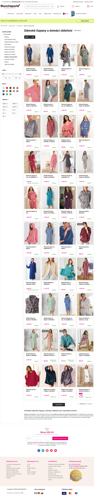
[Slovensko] (42, 493)
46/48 (15, 106)
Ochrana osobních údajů (54, 466)
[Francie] (36, 493)
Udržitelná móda (57, 13)
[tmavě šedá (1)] (3, 94)
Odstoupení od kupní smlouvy (14, 474)
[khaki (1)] (14, 88)
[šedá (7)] (17, 91)
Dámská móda (11, 13)
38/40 (15, 103)
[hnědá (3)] (10, 88)
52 (14, 110)
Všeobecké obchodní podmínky (56, 464)
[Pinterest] (47, 450)
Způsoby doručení (88, 1)
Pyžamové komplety (9, 47)
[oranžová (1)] (7, 91)
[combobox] (37, 6)
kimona (69, 417)
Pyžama (6, 37)
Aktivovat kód (85, 21)
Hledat (51, 6)
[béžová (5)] (3, 88)
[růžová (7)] (14, 91)
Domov (35, 13)
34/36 (5, 103)
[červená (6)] (7, 88)
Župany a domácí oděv (10, 57)
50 (4, 110)
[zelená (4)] (10, 94)
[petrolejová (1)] (10, 91)
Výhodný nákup (47, 13)
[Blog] (55, 450)
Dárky (28, 470)
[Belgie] (39, 493)
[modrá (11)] (3, 91)
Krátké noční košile (9, 49)
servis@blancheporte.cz (79, 468)
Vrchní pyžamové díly (10, 39)
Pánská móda (28, 13)
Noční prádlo (19, 25)
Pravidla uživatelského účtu (55, 475)
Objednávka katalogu (78, 1)
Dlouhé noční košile (9, 52)
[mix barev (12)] (17, 88)
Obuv (40, 13)
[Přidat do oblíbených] (38, 46)
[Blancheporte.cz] (12, 6)
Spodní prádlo (19, 13)
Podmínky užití (52, 474)
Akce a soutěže (31, 474)
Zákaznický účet (10, 475)
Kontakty (8, 477)
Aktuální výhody (31, 468)
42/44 (5, 106)
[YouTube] (51, 450)
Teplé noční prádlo (9, 64)
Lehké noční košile (9, 59)
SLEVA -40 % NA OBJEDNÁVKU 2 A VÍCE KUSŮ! (14, 21)
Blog (28, 466)
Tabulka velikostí (31, 472)
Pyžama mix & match (9, 54)
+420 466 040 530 (16, 1)
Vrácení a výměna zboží (12, 472)
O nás (28, 464)
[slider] (3, 74)
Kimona (6, 62)
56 (14, 113)
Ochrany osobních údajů (38, 443)
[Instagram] (42, 450)
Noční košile (7, 44)
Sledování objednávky (12, 470)
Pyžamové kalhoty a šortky (11, 42)
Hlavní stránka (4, 25)
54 (4, 113)
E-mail (28, 438)
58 (4, 116)
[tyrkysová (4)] (7, 94)
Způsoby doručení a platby (13, 468)
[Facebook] (38, 450)
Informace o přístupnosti (54, 472)
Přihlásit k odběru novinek (60, 438)
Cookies (50, 468)
